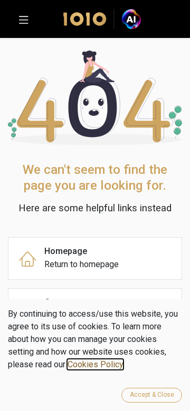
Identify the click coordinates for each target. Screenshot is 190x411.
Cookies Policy (95, 364)
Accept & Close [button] (152, 394)
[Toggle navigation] (23, 19)
